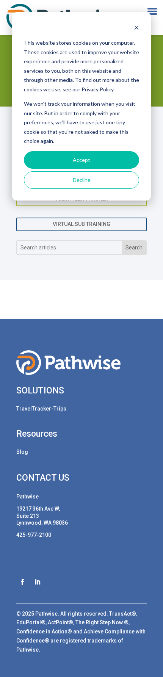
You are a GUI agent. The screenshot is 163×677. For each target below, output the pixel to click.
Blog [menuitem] (22, 452)
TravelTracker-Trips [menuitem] (41, 409)
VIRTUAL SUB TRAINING (81, 224)
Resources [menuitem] (36, 434)
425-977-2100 (33, 535)
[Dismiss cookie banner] (136, 28)
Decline (82, 180)
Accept (81, 160)
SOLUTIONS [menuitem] (40, 391)
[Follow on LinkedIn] (37, 582)
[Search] (134, 247)
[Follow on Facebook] (22, 582)
